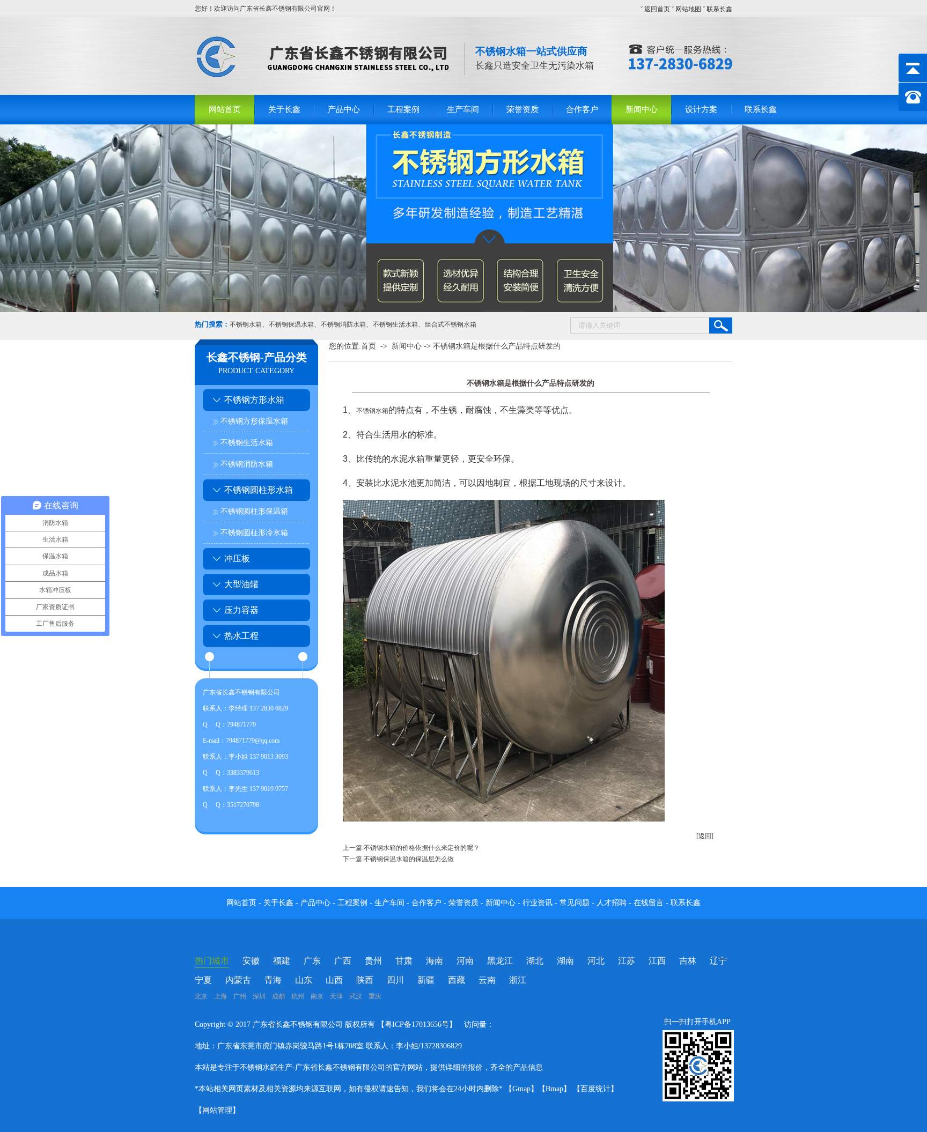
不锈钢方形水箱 (254, 399)
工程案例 (403, 109)
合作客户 (582, 109)
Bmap (554, 1089)
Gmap (521, 1089)
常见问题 (576, 903)
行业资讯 (538, 903)
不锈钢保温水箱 (291, 324)
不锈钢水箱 (246, 324)
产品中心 (344, 109)
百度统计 (595, 1089)
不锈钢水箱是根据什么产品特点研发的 (497, 346)
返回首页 (657, 9)
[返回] (704, 836)
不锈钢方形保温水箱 (254, 421)
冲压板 (237, 558)
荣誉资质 (522, 109)
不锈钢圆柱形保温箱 (254, 511)
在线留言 (650, 903)
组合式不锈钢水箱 (450, 324)
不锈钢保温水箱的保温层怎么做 (409, 859)
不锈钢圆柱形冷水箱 (254, 533)
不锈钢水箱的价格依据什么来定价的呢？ (422, 848)
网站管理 (217, 1110)
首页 (368, 346)
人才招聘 (612, 903)
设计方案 (701, 109)
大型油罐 (241, 584)
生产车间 (463, 109)
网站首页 (225, 109)
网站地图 (688, 9)
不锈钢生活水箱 (395, 324)
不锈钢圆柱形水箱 (258, 489)
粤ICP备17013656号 (417, 1024)
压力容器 (241, 610)
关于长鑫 (284, 109)
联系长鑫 (719, 9)
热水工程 (241, 635)
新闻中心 (642, 109)
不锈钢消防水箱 (343, 324)
